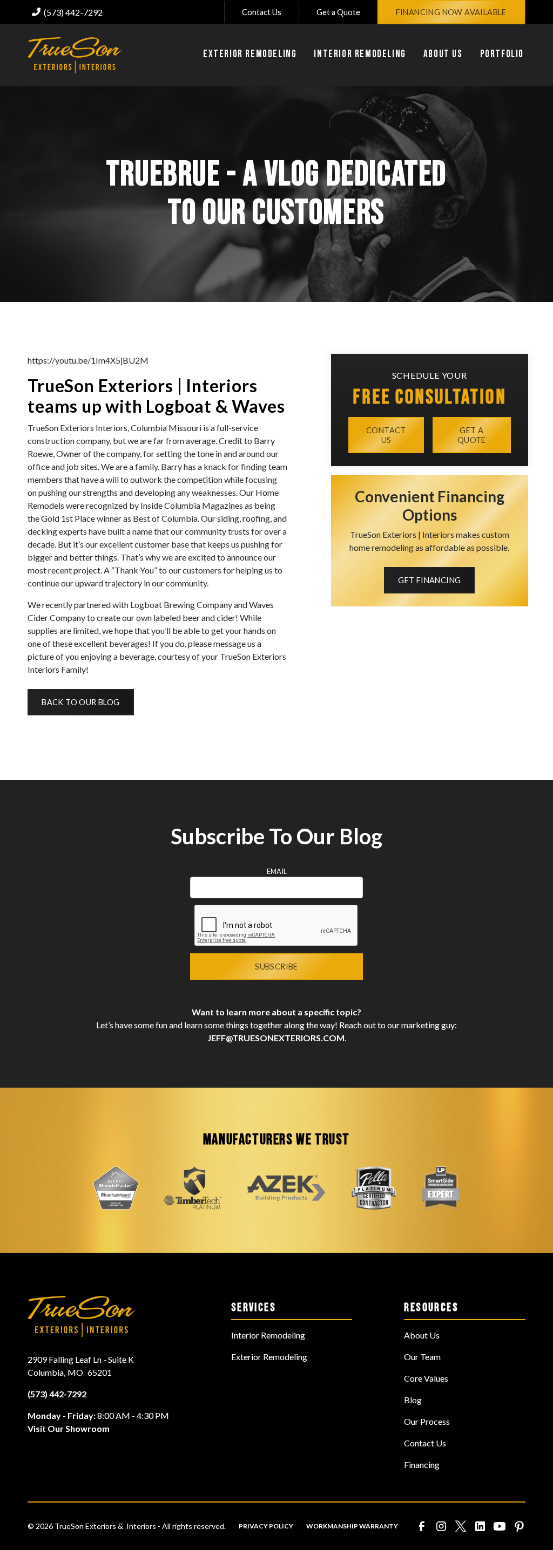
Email (277, 871)
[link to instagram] (441, 1526)
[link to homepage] (75, 55)
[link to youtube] (499, 1526)
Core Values (426, 1378)
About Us (422, 1335)
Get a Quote (338, 12)
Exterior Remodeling (269, 1356)
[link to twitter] (460, 1526)
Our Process (427, 1421)
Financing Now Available (451, 12)
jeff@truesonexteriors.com (276, 1038)
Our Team (422, 1356)
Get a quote (471, 435)
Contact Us (261, 12)
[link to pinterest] (518, 1526)
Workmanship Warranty (352, 1526)
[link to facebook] (421, 1526)
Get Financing (429, 580)
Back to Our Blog (80, 702)
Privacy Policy (266, 1526)
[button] (249, 55)
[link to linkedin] (480, 1526)
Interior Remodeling (268, 1335)
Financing (422, 1464)
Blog (413, 1400)
